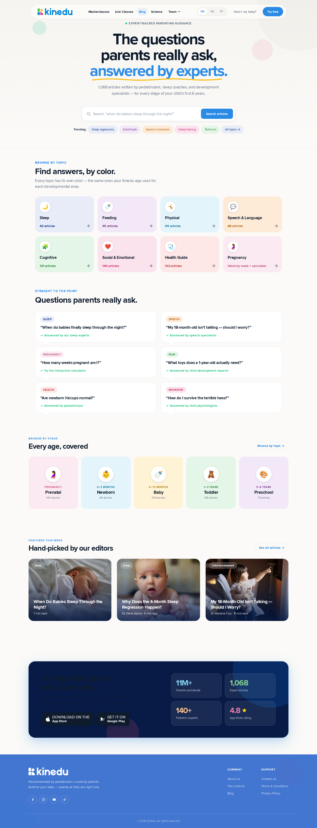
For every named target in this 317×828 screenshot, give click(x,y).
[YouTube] (54, 799)
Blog (142, 11)
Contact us (268, 778)
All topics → (232, 129)
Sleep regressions (103, 129)
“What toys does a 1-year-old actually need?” (204, 362)
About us (233, 778)
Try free (272, 11)
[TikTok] (65, 799)
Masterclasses (99, 11)
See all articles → (272, 547)
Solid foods (130, 129)
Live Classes (124, 11)
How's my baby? (245, 11)
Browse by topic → (271, 445)
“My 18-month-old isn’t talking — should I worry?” (208, 327)
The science (236, 786)
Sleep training (187, 129)
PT (221, 11)
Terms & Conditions (274, 786)
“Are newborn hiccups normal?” (67, 398)
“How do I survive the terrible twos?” (197, 398)
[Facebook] (33, 799)
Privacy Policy (270, 793)
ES (212, 11)
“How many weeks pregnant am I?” (70, 362)
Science (156, 11)
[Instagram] (43, 799)
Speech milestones (158, 129)
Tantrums (211, 129)
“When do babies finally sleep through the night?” (83, 327)
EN (202, 11)
